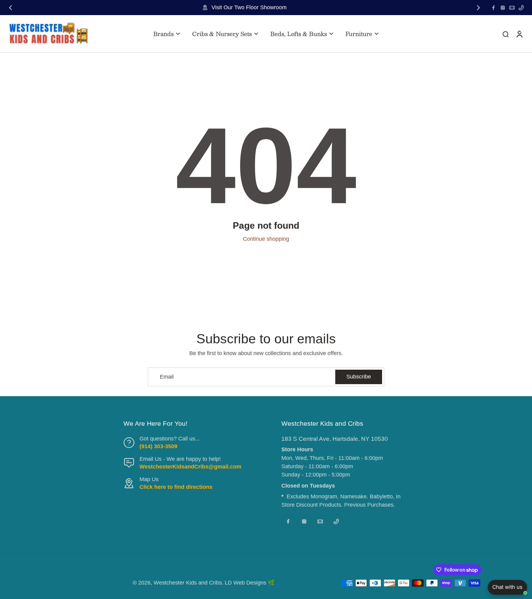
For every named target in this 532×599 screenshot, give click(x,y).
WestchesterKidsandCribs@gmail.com (190, 467)
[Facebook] (493, 7)
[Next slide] (478, 7)
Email (167, 377)
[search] (505, 34)
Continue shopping (266, 239)
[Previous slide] (10, 7)
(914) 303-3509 (158, 446)
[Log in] (519, 33)
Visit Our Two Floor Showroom (249, 7)
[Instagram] (502, 7)
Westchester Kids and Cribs (188, 583)
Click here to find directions (175, 487)
